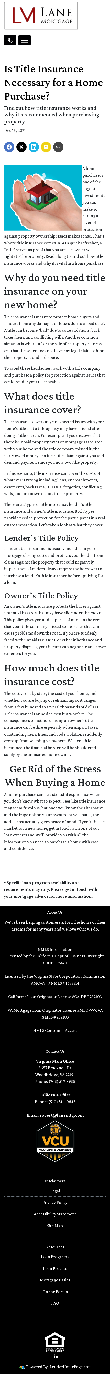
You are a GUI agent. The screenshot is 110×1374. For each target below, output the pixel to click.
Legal (55, 1190)
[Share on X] (21, 147)
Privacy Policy (55, 1202)
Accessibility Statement (55, 1214)
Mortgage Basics (55, 1279)
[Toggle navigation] (24, 40)
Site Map (55, 1225)
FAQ (55, 1303)
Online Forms (55, 1291)
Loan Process (55, 1268)
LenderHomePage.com (71, 1366)
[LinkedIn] (56, 1357)
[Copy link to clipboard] (58, 147)
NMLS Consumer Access (55, 1030)
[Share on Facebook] (9, 147)
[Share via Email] (46, 147)
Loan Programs (55, 1256)
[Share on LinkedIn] (34, 147)
